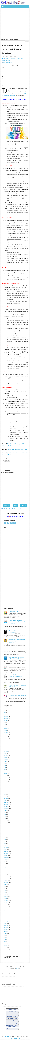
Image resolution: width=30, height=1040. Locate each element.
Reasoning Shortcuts (12, 1016)
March (5, 714)
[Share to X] (7, 461)
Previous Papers (12, 1009)
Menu (3, 6)
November (6, 718)
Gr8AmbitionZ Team (15, 1038)
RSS (14, 523)
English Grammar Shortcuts (10, 649)
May (5, 710)
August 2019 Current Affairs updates (11, 58)
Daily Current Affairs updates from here (17, 449)
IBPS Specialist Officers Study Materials (12, 1026)
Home (15, 505)
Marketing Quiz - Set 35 (14, 611)
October (5, 720)
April (5, 712)
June (5, 745)
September (6, 716)
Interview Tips (12, 1011)
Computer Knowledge (12, 1023)
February (6, 728)
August (5, 708)
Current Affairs (12, 1020)
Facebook (5, 523)
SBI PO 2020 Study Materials (15, 666)
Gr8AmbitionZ (8, 1036)
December (6, 732)
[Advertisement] (15, 23)
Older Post (23, 505)
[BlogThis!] (6, 461)
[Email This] (5, 461)
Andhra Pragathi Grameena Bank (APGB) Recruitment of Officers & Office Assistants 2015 (17, 622)
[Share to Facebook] (9, 461)
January (5, 730)
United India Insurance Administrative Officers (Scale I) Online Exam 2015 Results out (17, 641)
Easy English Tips (12, 1018)
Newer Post (7, 505)
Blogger (17, 968)
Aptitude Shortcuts (12, 1014)
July (4, 722)
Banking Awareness (12, 1028)
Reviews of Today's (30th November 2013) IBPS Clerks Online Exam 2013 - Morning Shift (17, 676)
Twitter (8, 523)
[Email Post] (3, 460)
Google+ (11, 523)
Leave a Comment (7, 62)
